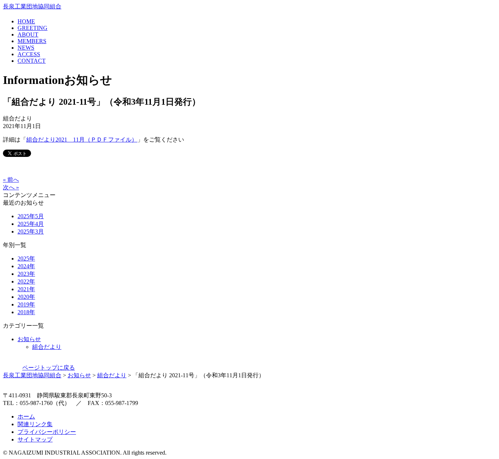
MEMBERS (32, 41)
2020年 (26, 297)
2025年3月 (31, 231)
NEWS (26, 48)
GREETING (32, 28)
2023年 (26, 274)
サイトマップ (35, 439)
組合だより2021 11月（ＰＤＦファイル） (81, 139)
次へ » (11, 187)
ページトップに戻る (48, 367)
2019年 (26, 304)
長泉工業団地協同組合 (32, 6)
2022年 (26, 281)
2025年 (26, 258)
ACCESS (29, 54)
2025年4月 (31, 224)
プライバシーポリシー (47, 432)
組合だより (46, 347)
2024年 (26, 266)
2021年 (26, 289)
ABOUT (28, 34)
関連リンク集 (35, 424)
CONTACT (32, 61)
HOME (26, 21)
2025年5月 (31, 216)
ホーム (26, 416)
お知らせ (29, 339)
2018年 (26, 312)
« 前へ (11, 180)
